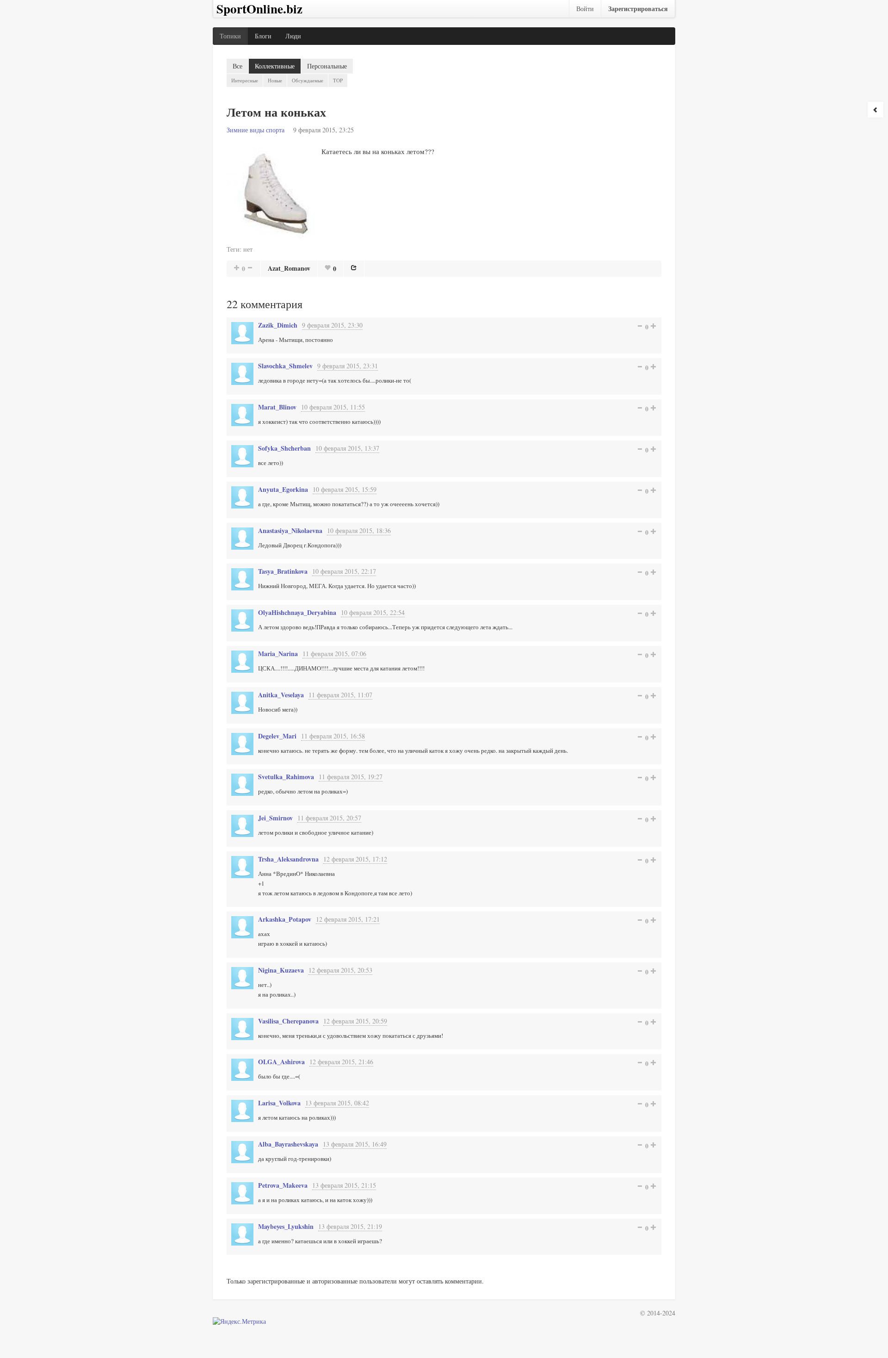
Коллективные (275, 66)
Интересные (244, 80)
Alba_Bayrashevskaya (288, 1144)
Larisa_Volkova (279, 1103)
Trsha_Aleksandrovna (288, 859)
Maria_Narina (278, 653)
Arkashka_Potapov (284, 919)
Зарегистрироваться (638, 8)
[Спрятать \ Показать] (875, 110)
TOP (338, 80)
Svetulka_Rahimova (286, 776)
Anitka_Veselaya (281, 695)
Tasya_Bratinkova (283, 571)
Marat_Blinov (277, 407)
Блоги (263, 35)
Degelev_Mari (277, 736)
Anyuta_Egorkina (283, 489)
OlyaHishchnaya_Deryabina (297, 612)
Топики (230, 35)
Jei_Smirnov (275, 818)
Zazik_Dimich (277, 325)
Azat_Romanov (289, 268)
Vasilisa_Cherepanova (288, 1021)
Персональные (327, 66)
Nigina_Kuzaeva (281, 970)
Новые (275, 80)
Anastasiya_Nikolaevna (290, 530)
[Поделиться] (354, 267)
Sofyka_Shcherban (284, 448)
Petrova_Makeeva (283, 1185)
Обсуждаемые (307, 80)
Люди (293, 35)
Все (237, 66)
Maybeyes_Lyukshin (286, 1226)
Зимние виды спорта (255, 129)
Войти (585, 8)
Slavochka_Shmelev (285, 366)
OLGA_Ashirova (281, 1062)
